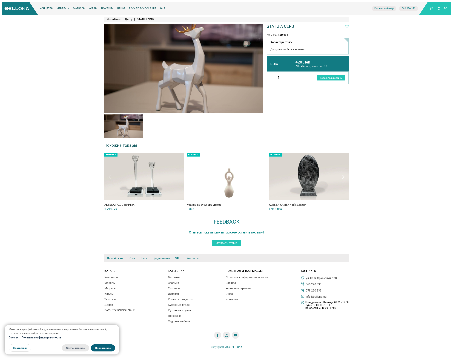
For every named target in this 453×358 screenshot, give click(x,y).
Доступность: (287, 49)
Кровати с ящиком (180, 299)
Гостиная (174, 277)
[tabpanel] (123, 125)
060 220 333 (408, 8)
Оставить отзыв (226, 243)
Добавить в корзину (331, 77)
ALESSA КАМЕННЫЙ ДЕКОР (287, 204)
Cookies (13, 337)
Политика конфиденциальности (41, 337)
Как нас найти (382, 8)
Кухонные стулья (179, 310)
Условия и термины (238, 288)
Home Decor (114, 19)
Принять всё (103, 348)
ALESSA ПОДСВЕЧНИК (119, 204)
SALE (162, 8)
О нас (133, 258)
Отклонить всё (75, 348)
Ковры (93, 8)
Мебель (62, 8)
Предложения (161, 258)
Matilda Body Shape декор (204, 204)
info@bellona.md (315, 296)
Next (343, 176)
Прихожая (174, 315)
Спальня (173, 283)
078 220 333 (313, 290)
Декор (121, 8)
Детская (173, 294)
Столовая (174, 288)
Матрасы (79, 8)
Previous (109, 176)
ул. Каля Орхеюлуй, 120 (321, 278)
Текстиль (107, 8)
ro (445, 8)
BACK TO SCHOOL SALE (142, 8)
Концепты (46, 8)
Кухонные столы (179, 305)
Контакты (193, 258)
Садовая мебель (179, 321)
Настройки (20, 348)
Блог (144, 258)
